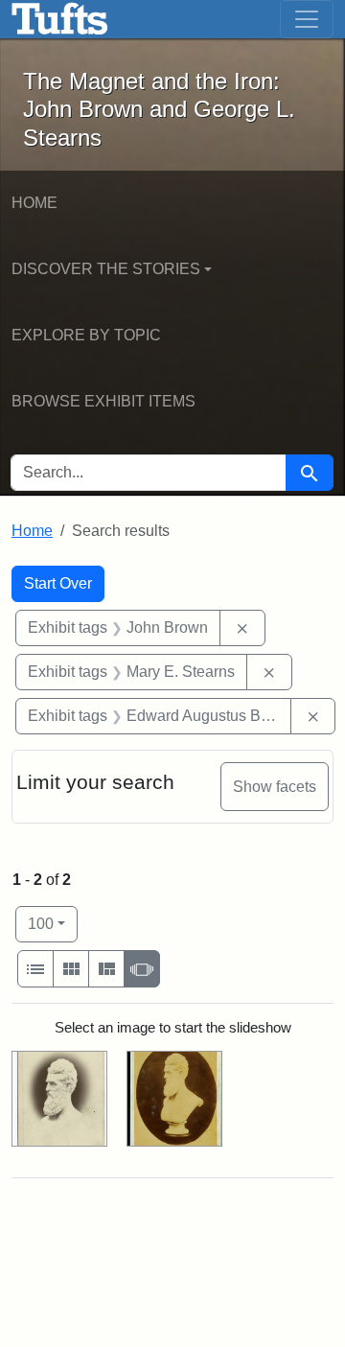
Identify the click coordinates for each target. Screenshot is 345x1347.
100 (53, 923)
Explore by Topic (86, 335)
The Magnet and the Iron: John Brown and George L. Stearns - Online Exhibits (60, 19)
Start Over (58, 583)
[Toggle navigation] (307, 19)
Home (35, 203)
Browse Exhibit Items (104, 401)
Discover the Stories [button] (106, 269)
